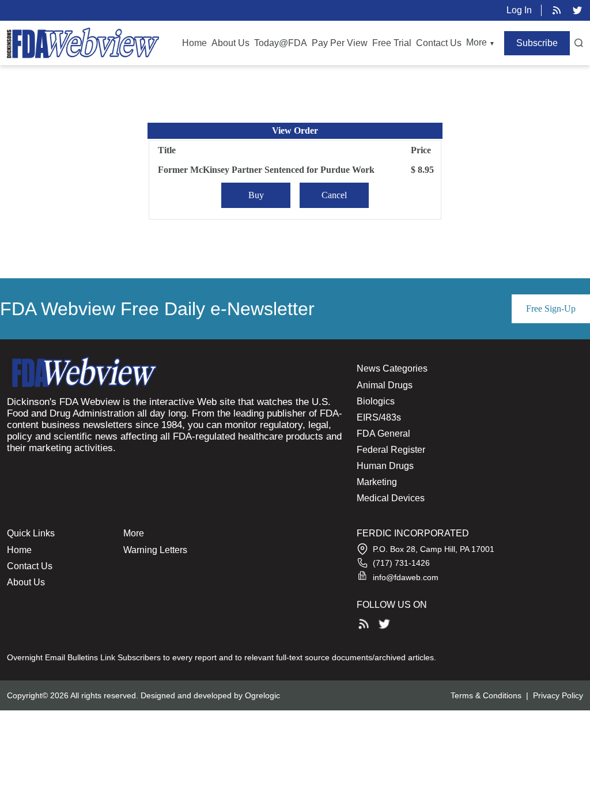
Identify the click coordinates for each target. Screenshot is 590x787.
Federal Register (391, 450)
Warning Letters (155, 550)
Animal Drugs (385, 385)
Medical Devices (391, 498)
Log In (519, 10)
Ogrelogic (262, 695)
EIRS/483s (379, 417)
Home (194, 43)
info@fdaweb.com (405, 577)
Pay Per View (340, 43)
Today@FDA (280, 43)
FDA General (383, 433)
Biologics (376, 401)
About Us (230, 43)
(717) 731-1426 (401, 562)
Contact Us (439, 43)
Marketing (377, 482)
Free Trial (391, 43)
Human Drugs (385, 466)
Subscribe (537, 43)
